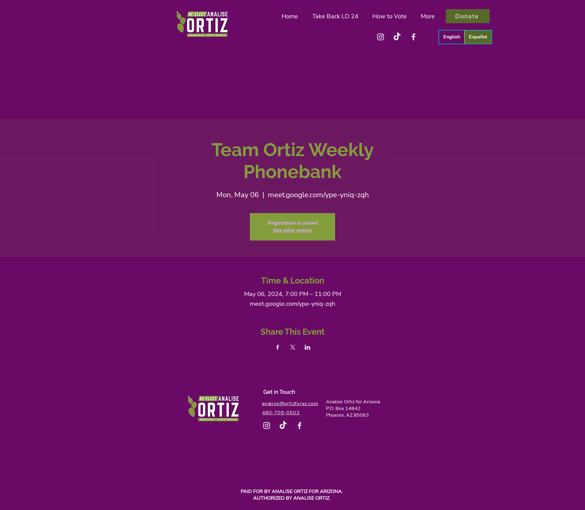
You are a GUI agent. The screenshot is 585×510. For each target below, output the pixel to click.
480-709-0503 (281, 412)
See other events (292, 230)
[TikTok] (397, 36)
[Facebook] (413, 36)
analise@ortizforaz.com (290, 403)
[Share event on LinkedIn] (307, 347)
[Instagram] (380, 36)
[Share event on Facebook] (278, 347)
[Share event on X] (293, 347)
